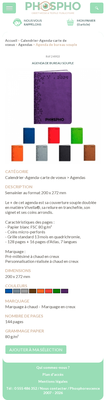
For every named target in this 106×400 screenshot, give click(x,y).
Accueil (11, 40)
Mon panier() (86, 22)
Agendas (25, 45)
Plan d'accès (53, 374)
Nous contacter (53, 388)
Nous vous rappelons (33, 22)
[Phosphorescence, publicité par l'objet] (53, 12)
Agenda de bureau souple (53, 63)
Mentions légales (53, 381)
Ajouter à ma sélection (36, 349)
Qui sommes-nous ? (52, 367)
